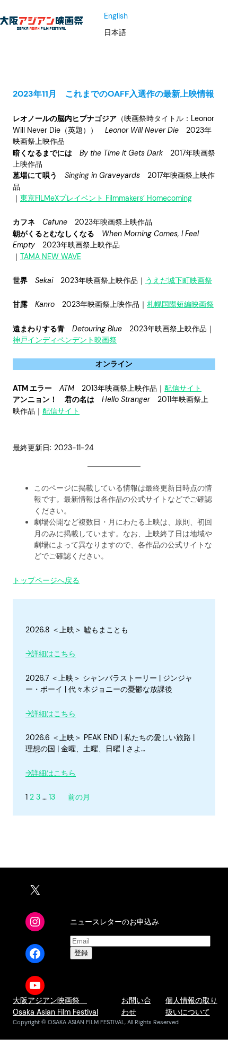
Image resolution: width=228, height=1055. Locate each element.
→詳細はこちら (50, 653)
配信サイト (182, 388)
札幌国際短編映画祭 (180, 304)
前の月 (79, 797)
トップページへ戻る (46, 580)
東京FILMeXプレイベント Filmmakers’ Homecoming (106, 198)
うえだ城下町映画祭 (178, 280)
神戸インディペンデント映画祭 (65, 340)
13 (52, 797)
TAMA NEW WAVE (50, 256)
